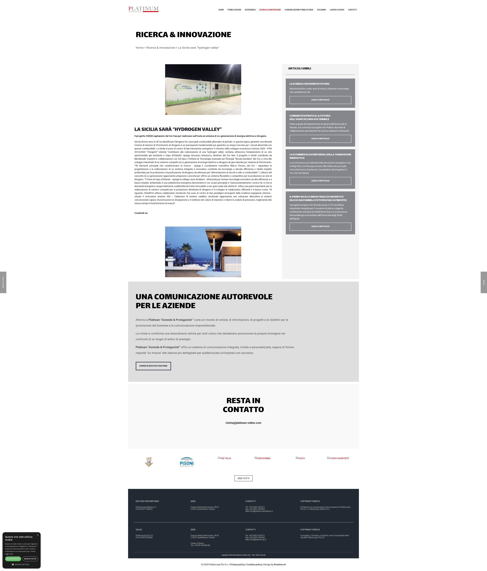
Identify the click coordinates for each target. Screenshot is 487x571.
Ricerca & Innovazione (270, 10)
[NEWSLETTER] (6, 282)
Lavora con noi (337, 10)
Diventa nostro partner (153, 366)
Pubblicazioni (234, 10)
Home (221, 10)
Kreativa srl (280, 564)
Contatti (352, 10)
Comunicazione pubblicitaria (299, 10)
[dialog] (22, 550)
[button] (21, 564)
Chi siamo (321, 10)
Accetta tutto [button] (13, 559)
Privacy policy (237, 564)
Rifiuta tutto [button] (30, 559)
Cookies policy (254, 564)
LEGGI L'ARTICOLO (320, 100)
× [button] (38, 535)
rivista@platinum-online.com (243, 422)
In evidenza (250, 10)
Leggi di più (9, 554)
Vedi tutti (243, 478)
